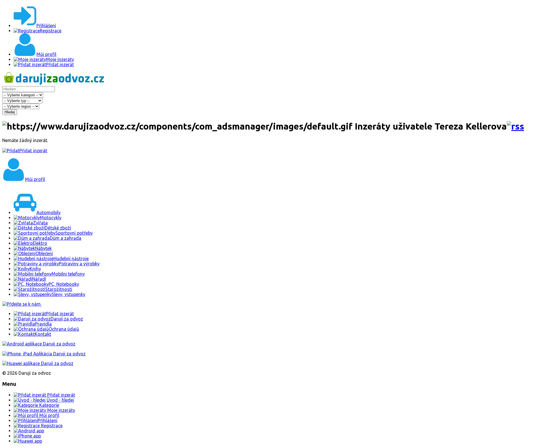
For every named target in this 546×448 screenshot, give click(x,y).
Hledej (10, 112)
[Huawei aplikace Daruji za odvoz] (37, 363)
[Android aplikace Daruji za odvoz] (38, 343)
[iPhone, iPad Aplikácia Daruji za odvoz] (44, 353)
